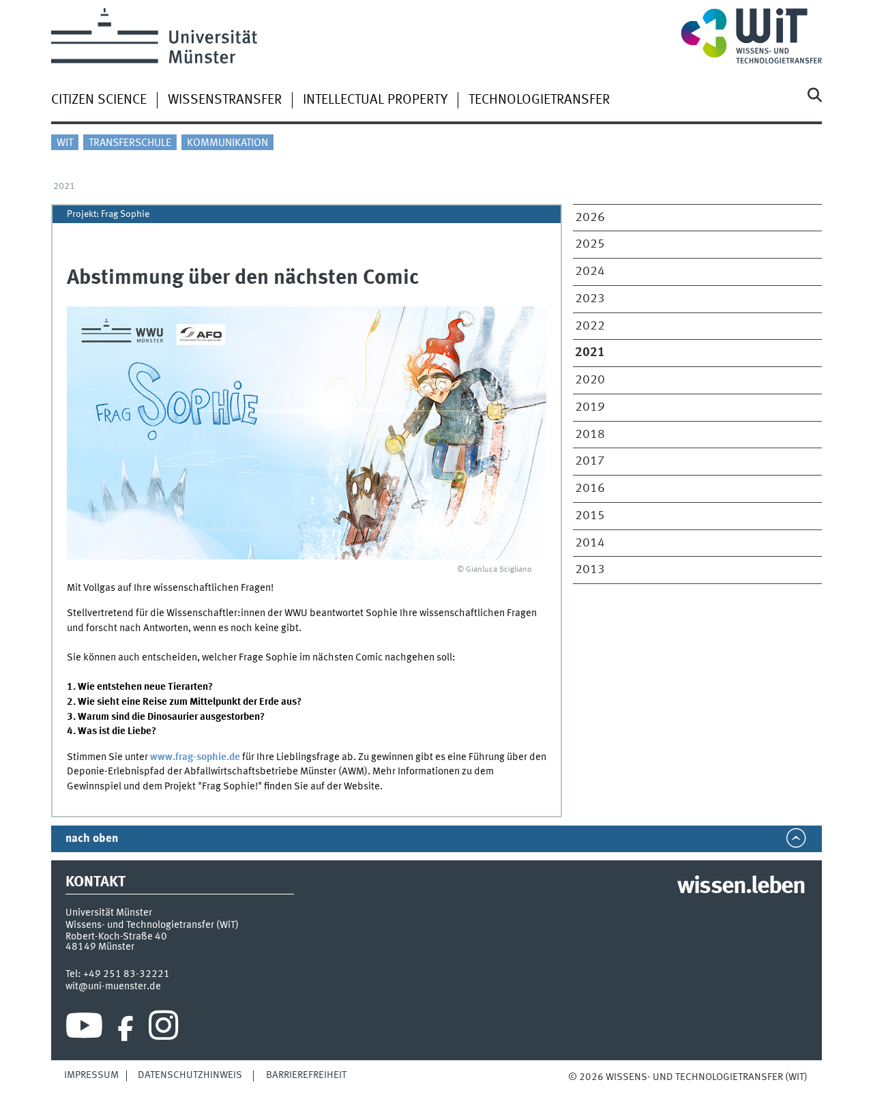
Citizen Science (99, 100)
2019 (590, 407)
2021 (64, 186)
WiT (65, 143)
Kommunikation (227, 143)
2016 (590, 488)
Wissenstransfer (225, 100)
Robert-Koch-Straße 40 (116, 936)
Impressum (91, 1075)
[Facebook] (125, 1029)
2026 (590, 218)
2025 (590, 244)
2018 (590, 434)
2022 (590, 326)
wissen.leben (741, 887)
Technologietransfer (539, 100)
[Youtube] (84, 1029)
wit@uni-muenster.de (113, 986)
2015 (590, 516)
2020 (590, 380)
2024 (590, 271)
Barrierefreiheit (306, 1075)
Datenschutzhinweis (190, 1075)
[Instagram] (163, 1029)
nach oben (91, 839)
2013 (590, 570)
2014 (590, 543)
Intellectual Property (375, 100)
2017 (590, 461)
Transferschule (130, 143)
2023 (590, 299)
